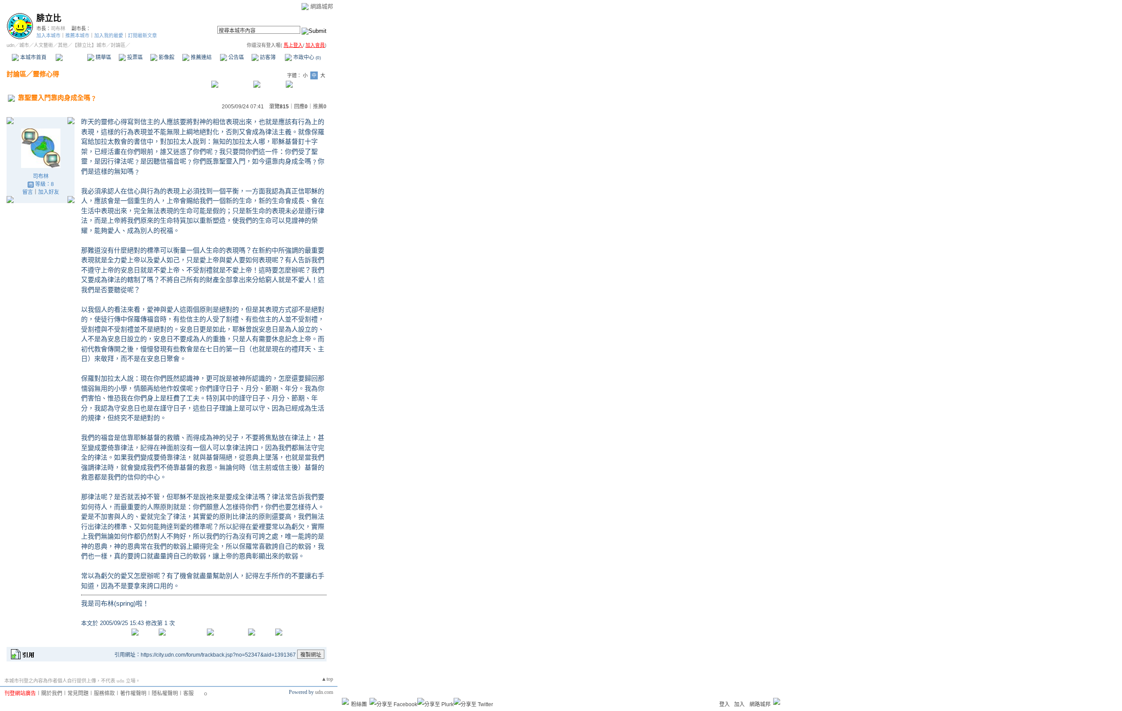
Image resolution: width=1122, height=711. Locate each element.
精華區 (102, 57)
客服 (188, 693)
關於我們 (51, 693)
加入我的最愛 (108, 35)
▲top (327, 679)
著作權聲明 (133, 693)
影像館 (165, 57)
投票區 (134, 57)
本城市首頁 (32, 57)
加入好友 (48, 192)
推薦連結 (200, 57)
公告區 (235, 57)
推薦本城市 (77, 35)
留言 (27, 192)
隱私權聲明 (165, 693)
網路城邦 (321, 6)
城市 (24, 45)
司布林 (58, 28)
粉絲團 (359, 704)
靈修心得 (46, 74)
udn (10, 45)
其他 (62, 45)
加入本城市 (48, 35)
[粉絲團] (345, 701)
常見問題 (78, 693)
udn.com (324, 692)
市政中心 (306, 57)
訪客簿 (267, 57)
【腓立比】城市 (89, 45)
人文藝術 (43, 45)
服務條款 (104, 693)
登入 (724, 704)
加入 (739, 704)
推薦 (320, 107)
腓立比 (48, 18)
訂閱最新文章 (142, 35)
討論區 (71, 57)
